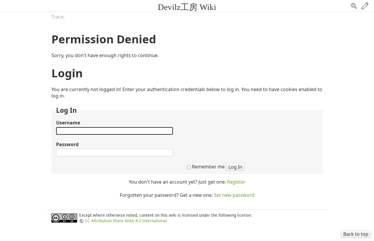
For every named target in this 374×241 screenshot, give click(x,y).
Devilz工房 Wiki (187, 7)
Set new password (234, 195)
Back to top (355, 234)
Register (236, 182)
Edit (365, 5)
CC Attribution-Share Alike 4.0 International (126, 220)
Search (353, 5)
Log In (235, 167)
